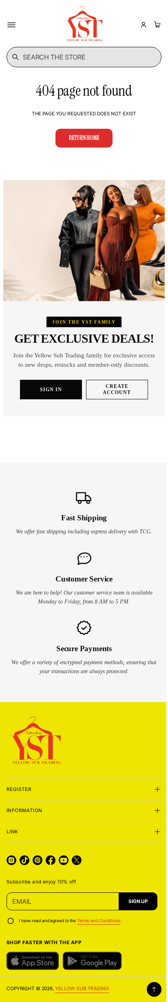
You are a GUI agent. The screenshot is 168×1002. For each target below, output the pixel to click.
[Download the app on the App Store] (33, 966)
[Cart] (156, 24)
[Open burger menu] (11, 25)
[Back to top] (148, 994)
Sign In (48, 394)
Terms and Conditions (98, 925)
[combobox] (81, 57)
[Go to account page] (143, 24)
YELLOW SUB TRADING (82, 993)
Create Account (114, 394)
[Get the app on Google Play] (92, 966)
